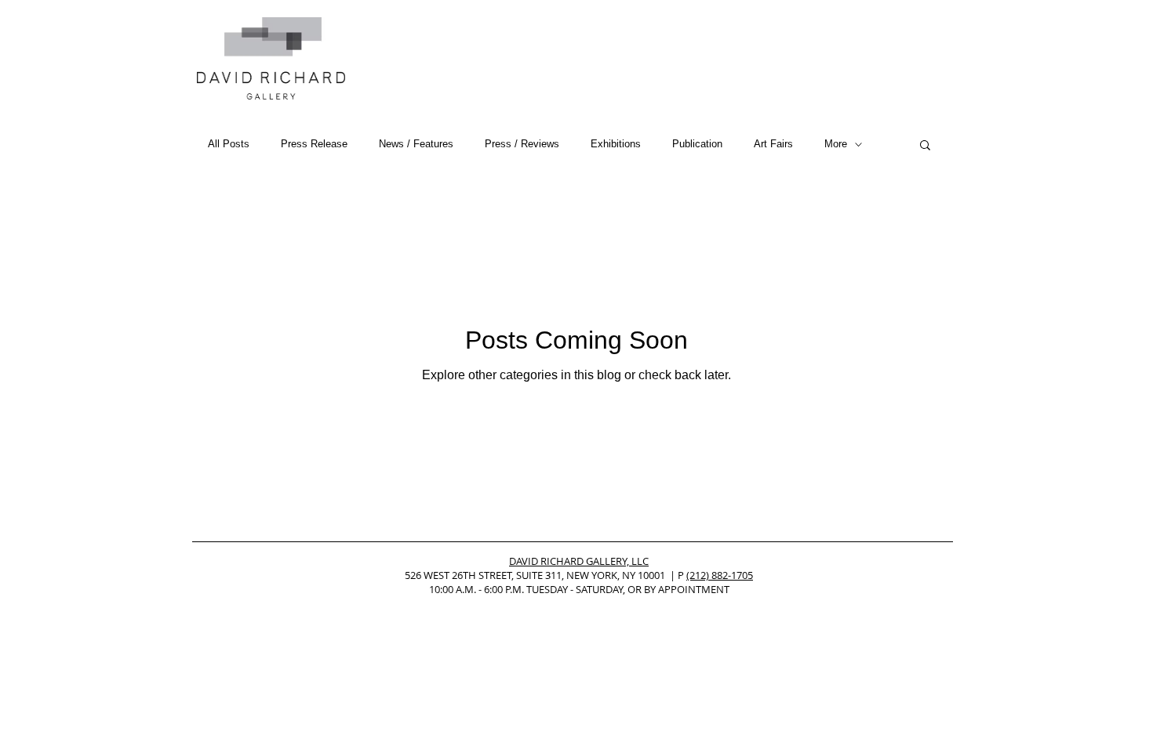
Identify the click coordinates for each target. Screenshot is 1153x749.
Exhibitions (616, 144)
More (835, 144)
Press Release (314, 144)
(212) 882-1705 (719, 575)
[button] (925, 146)
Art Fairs (773, 144)
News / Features (416, 144)
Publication (697, 144)
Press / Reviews (522, 144)
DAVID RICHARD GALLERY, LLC (579, 561)
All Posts (228, 144)
